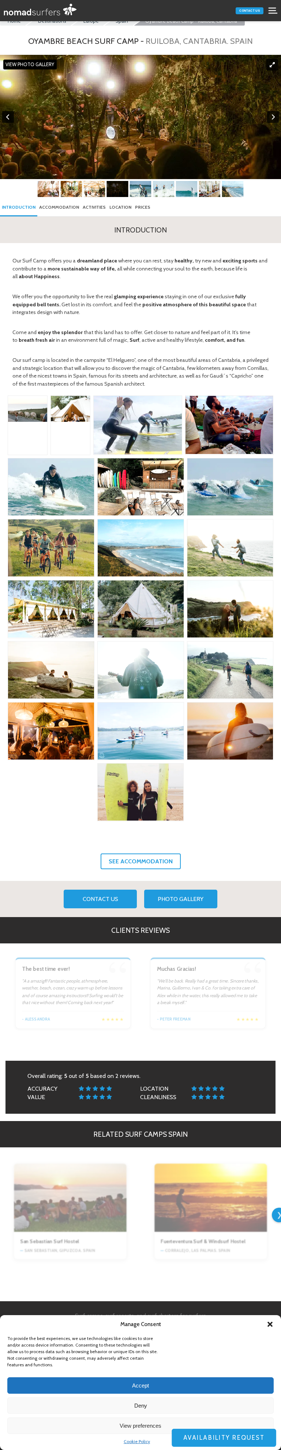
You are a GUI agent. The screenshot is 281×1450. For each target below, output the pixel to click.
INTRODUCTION (18, 207)
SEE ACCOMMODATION (141, 861)
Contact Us (249, 10)
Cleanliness (158, 1097)
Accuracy (42, 1088)
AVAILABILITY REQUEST (231, 1437)
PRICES (142, 207)
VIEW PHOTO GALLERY (29, 64)
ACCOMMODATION (59, 207)
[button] (270, 1324)
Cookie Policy (137, 1441)
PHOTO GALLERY (180, 899)
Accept (140, 1385)
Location (154, 1088)
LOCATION (120, 207)
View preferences (140, 1426)
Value (36, 1097)
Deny (140, 1405)
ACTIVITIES (94, 207)
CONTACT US (100, 899)
